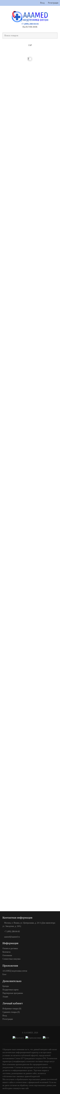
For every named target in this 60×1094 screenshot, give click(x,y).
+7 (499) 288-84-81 (30, 24)
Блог (4, 974)
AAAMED (28, 1033)
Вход (42, 3)
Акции (5, 996)
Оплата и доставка (10, 948)
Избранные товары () (11, 1008)
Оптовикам (7, 955)
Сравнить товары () (11, 1012)
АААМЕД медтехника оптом (14, 971)
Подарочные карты (10, 989)
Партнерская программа (12, 993)
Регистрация (53, 3)
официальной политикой (38, 1082)
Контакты (6, 952)
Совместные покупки (11, 959)
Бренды (5, 986)
